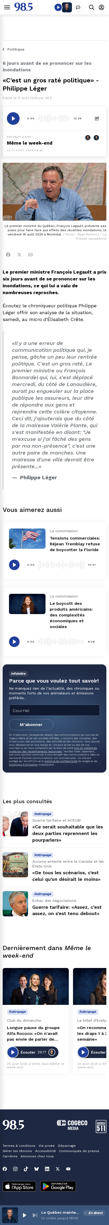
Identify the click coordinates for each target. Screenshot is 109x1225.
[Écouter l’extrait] (13, 118)
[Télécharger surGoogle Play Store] (58, 1187)
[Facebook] (8, 254)
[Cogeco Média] (72, 1128)
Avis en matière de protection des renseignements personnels (53, 750)
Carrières (10, 1156)
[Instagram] (15, 1169)
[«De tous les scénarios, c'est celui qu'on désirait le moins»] (15, 864)
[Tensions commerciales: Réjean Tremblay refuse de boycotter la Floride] (27, 538)
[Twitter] (19, 254)
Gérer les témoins (17, 1151)
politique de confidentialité (60, 761)
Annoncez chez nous (37, 1156)
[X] (58, 1169)
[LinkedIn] (47, 1169)
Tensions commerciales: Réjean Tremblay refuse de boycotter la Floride (75, 544)
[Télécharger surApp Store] (19, 1187)
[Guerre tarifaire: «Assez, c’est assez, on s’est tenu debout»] (15, 903)
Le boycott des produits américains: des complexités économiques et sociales (71, 615)
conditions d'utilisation (23, 764)
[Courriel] (30, 254)
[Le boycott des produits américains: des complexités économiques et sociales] (27, 604)
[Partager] (97, 118)
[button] (24, 1215)
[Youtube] (68, 1169)
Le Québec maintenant (61, 1212)
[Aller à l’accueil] (23, 9)
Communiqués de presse (79, 1151)
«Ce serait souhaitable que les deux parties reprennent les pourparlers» (67, 833)
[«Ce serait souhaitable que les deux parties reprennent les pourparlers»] (15, 823)
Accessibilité (45, 1151)
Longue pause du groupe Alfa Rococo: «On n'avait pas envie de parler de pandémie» (33, 1033)
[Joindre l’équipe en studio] (78, 7)
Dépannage (67, 1146)
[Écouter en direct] (58, 7)
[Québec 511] (101, 1131)
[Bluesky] (36, 1169)
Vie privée (47, 1146)
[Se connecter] (101, 7)
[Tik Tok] (26, 1169)
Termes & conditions (19, 1146)
